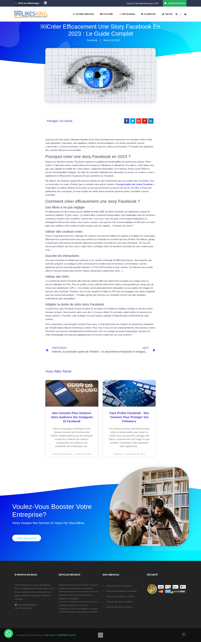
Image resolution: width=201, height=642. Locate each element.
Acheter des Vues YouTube (119, 607)
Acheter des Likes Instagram (119, 601)
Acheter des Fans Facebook (119, 585)
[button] (26, 538)
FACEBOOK (150, 14)
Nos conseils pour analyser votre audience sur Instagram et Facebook (72, 417)
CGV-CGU (49, 635)
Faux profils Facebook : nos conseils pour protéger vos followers (129, 417)
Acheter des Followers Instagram (121, 591)
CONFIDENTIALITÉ (66, 635)
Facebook (92, 40)
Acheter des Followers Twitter (120, 596)
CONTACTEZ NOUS (176, 3)
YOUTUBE (108, 14)
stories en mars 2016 (94, 211)
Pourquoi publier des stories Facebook (134, 184)
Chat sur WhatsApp (28, 3)
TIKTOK (169, 14)
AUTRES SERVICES (84, 14)
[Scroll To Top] (100, 635)
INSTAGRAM (128, 14)
